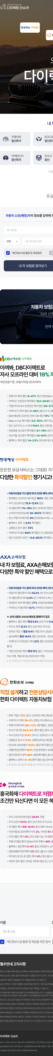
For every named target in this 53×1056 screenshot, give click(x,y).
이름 (3, 922)
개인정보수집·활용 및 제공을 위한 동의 (28, 941)
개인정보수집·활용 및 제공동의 (27, 253)
